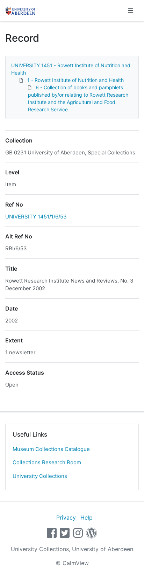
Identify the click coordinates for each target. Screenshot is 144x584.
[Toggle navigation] (130, 10)
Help (86, 517)
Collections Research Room (47, 462)
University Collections (40, 476)
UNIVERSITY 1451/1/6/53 (36, 216)
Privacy (66, 517)
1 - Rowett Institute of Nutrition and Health (75, 80)
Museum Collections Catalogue (51, 449)
